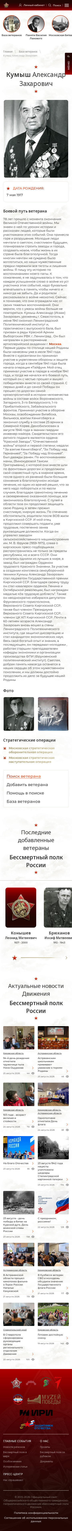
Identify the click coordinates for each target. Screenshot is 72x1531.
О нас (44, 1441)
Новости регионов (14, 1447)
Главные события (17, 1441)
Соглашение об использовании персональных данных (36, 1519)
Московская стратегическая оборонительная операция (32, 750)
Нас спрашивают (13, 1480)
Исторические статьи (15, 1466)
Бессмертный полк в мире (15, 1454)
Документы (46, 1461)
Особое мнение (12, 1461)
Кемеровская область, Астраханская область (50, 1111)
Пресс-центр (13, 1474)
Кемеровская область (49, 1270)
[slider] (14, 958)
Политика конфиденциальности (36, 1512)
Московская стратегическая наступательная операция (32, 760)
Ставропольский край (15, 1330)
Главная (7, 51)
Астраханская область (50, 1053)
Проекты (45, 1447)
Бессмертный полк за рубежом (52, 1454)
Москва (55, 344)
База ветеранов (28, 51)
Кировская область (13, 1053)
